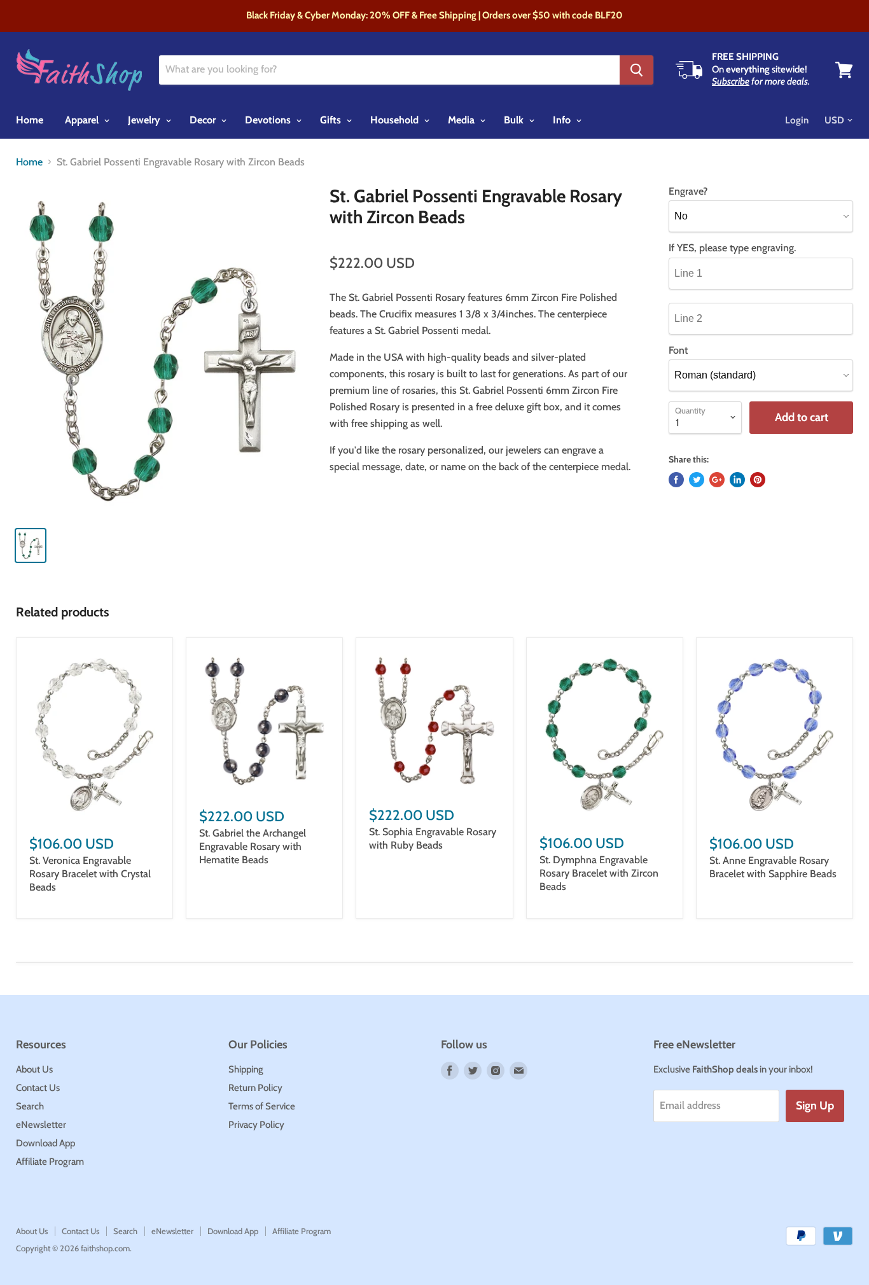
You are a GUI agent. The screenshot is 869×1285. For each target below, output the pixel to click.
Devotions (269, 120)
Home (29, 120)
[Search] (636, 70)
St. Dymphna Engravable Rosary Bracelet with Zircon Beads (598, 873)
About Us (34, 1069)
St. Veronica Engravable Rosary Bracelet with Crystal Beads (90, 873)
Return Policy (255, 1088)
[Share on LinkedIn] (737, 479)
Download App (45, 1143)
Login (797, 120)
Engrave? (688, 191)
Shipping (245, 1069)
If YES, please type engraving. (732, 248)
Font (678, 350)
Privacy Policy (256, 1124)
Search (30, 1106)
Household (395, 120)
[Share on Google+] (717, 479)
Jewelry (145, 120)
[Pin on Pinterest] (757, 479)
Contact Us (38, 1088)
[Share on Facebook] (676, 479)
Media (462, 120)
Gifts (332, 120)
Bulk (515, 120)
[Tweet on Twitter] (696, 479)
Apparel (83, 120)
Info (563, 120)
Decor (204, 120)
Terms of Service (261, 1106)
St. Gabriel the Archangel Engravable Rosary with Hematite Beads (252, 846)
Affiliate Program (50, 1161)
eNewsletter (41, 1124)
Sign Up (815, 1106)
